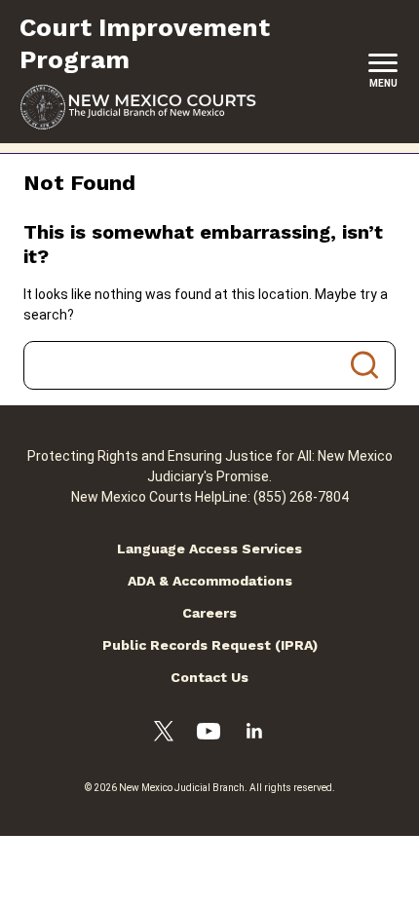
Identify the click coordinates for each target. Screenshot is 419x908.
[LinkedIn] (254, 733)
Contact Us (209, 677)
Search (364, 365)
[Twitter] (163, 734)
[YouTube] (208, 734)
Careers (209, 613)
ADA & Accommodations (210, 580)
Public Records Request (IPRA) (210, 645)
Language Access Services (209, 548)
